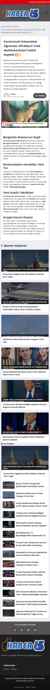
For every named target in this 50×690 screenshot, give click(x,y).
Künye (6, 669)
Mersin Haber (19, 687)
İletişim (14, 669)
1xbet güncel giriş (18, 187)
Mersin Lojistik (31, 687)
